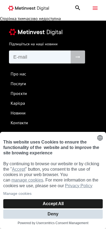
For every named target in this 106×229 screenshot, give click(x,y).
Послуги (18, 83)
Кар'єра (18, 103)
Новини (18, 113)
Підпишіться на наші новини (33, 44)
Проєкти (19, 93)
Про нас (18, 74)
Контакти (19, 122)
